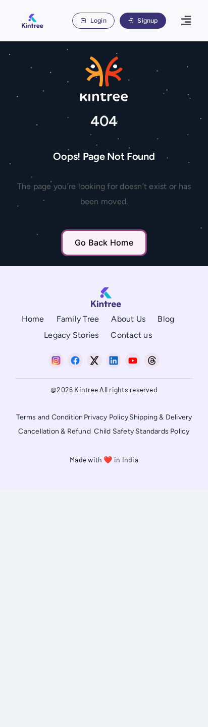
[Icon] (56, 356)
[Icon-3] (113, 356)
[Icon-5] (152, 356)
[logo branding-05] (31, 15)
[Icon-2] (94, 356)
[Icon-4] (132, 356)
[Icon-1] (75, 356)
